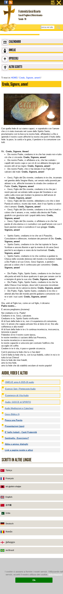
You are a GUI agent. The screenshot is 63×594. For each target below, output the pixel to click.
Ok (34, 580)
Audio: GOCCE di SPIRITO (18, 402)
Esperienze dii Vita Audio (17, 395)
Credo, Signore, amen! (29, 77)
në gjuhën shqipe (13, 486)
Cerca (59, 27)
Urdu (8, 513)
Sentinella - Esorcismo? (17, 438)
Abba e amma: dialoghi (16, 444)
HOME (14, 77)
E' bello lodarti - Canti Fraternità (21, 432)
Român (9, 532)
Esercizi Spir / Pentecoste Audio (20, 389)
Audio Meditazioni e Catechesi (19, 408)
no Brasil (10, 550)
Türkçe (9, 470)
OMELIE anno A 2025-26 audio (19, 382)
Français (10, 478)
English (8, 497)
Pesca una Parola (13, 420)
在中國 (8, 505)
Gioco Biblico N (12, 414)
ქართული (10, 542)
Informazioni (55, 574)
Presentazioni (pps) (14, 426)
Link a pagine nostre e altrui (19, 450)
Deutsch (9, 524)
